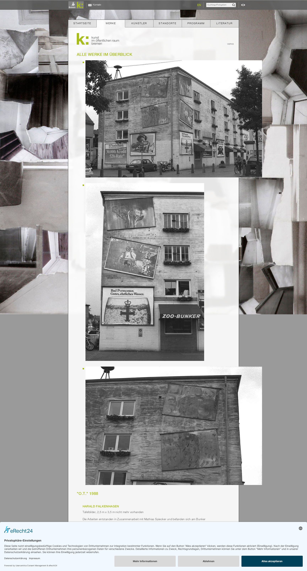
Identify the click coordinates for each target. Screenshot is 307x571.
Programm (196, 23)
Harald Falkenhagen (101, 506)
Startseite (82, 23)
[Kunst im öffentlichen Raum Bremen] (76, 5)
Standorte (167, 23)
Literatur (224, 23)
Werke (111, 23)
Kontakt (97, 5)
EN (199, 5)
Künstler (139, 23)
